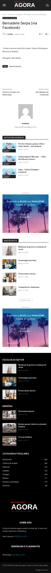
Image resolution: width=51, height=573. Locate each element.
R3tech (46, 570)
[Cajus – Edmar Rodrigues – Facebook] (9, 173)
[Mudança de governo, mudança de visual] (9, 250)
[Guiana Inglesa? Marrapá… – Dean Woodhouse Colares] (9, 160)
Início (4, 14)
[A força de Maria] (9, 441)
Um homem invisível (26, 411)
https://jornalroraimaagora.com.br (25, 127)
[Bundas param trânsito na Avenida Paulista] (9, 428)
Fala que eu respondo (15, 14)
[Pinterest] (24, 40)
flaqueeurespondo (15, 66)
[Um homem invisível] (9, 415)
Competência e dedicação (28, 287)
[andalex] (4, 34)
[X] (18, 40)
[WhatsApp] (29, 40)
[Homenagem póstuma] (9, 264)
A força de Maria (25, 437)
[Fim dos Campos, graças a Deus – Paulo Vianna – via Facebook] (9, 147)
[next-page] (8, 182)
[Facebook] (12, 40)
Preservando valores (27, 274)
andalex (10, 34)
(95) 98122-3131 (20, 536)
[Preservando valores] (9, 277)
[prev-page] (4, 182)
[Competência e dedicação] (9, 291)
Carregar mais (25, 300)
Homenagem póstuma (27, 260)
